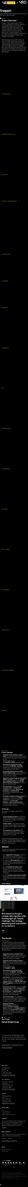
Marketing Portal (6, 1113)
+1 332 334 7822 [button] (7, 1073)
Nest (3, 1110)
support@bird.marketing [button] (9, 1141)
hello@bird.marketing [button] (8, 1075)
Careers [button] (4, 1127)
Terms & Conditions (6, 1149)
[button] (17, 3)
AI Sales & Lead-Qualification (9, 201)
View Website (5, 941)
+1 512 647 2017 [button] (6, 1101)
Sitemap (17, 1178)
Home (3, 1160)
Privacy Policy (5, 1151)
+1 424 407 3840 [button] (7, 1087)
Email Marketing (6, 1111)
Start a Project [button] (7, 1047)
